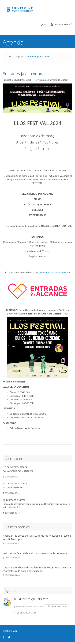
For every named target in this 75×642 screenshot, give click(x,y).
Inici (10, 56)
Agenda (20, 56)
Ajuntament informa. (14, 499)
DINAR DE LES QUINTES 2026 (31, 599)
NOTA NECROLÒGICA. (15, 467)
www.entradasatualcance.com (55, 272)
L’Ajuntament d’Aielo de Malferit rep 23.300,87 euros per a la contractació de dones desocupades (37, 569)
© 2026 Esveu (10, 630)
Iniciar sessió (63, 24)
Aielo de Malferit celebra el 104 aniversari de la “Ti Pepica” (35, 553)
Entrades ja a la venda (24, 73)
